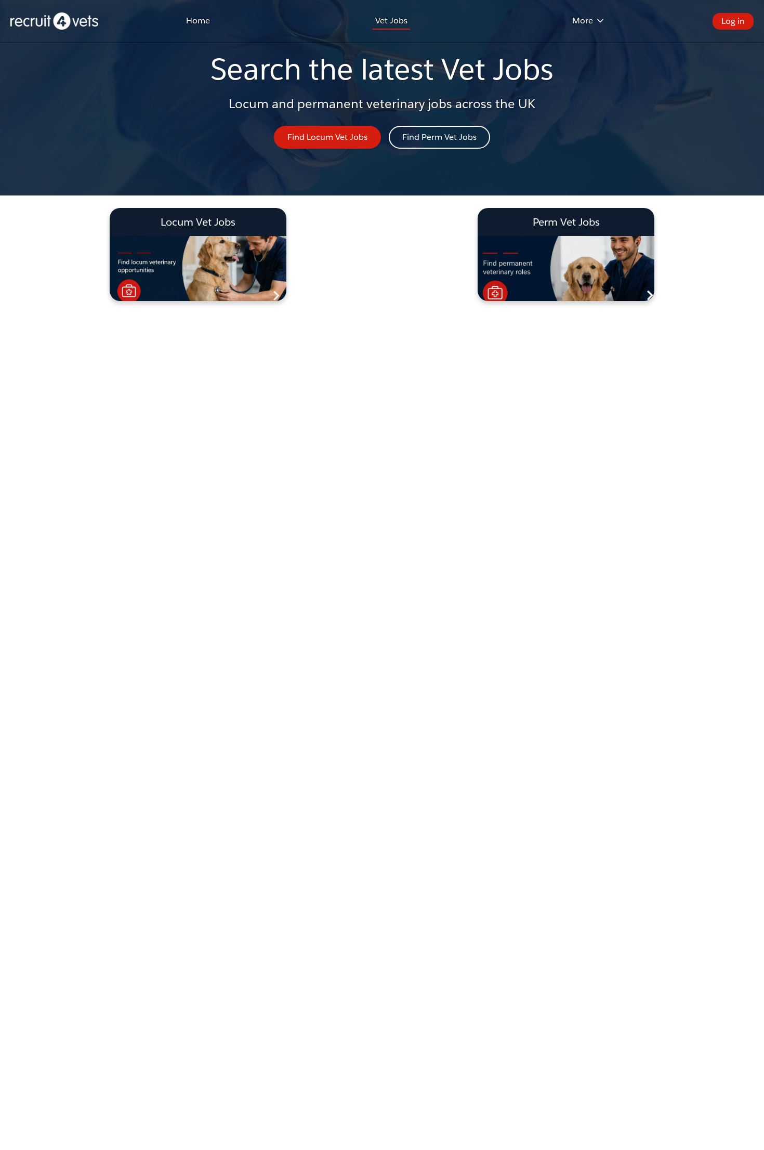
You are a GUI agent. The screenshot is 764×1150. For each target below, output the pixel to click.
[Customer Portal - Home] (54, 21)
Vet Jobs (391, 20)
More (582, 20)
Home (198, 20)
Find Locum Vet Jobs (327, 137)
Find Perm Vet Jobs (439, 137)
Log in (733, 21)
